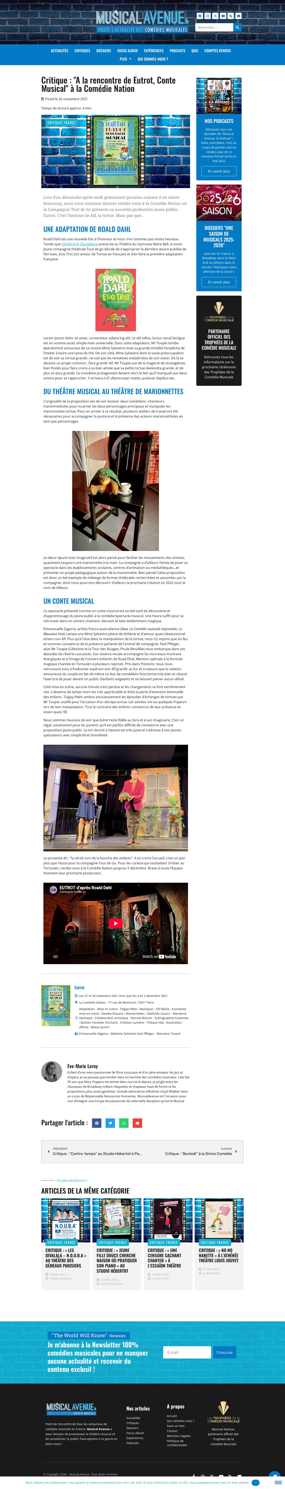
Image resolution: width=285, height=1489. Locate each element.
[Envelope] (238, 16)
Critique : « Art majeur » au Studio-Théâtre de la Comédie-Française (218, 1258)
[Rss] (231, 16)
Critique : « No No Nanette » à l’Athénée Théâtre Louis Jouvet (167, 1255)
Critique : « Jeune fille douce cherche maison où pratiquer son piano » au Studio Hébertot (65, 1260)
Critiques (82, 50)
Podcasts (177, 50)
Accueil (172, 1416)
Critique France (62, 122)
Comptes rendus (217, 50)
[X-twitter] (215, 16)
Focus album (127, 50)
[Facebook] (200, 16)
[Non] (278, 1482)
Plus (123, 59)
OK (256, 1482)
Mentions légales (179, 1436)
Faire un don (176, 1426)
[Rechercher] (237, 27)
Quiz (195, 50)
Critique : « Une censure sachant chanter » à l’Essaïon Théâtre (113, 1258)
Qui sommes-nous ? (153, 59)
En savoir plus (219, 171)
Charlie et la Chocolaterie (80, 244)
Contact (172, 1431)
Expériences (154, 50)
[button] (96, 1123)
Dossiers (103, 50)
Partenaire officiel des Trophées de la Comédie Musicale (219, 339)
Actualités (59, 50)
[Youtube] (223, 16)
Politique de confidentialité (177, 1443)
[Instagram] (207, 16)
